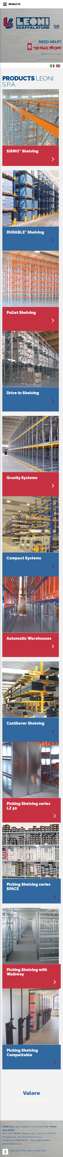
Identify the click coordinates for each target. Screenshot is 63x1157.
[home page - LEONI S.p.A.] (31, 19)
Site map (15, 1150)
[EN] (58, 66)
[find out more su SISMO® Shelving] (53, 159)
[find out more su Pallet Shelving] (53, 320)
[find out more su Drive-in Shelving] (53, 400)
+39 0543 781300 (47, 47)
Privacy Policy (26, 1150)
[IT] (52, 66)
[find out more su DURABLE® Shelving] (53, 240)
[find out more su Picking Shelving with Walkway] (55, 982)
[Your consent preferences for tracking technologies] (5, 1152)
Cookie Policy (40, 1150)
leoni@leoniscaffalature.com (15, 1140)
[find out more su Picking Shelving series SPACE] (55, 896)
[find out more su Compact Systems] (53, 566)
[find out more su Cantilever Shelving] (53, 731)
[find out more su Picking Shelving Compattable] (55, 1062)
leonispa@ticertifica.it (40, 1140)
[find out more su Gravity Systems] (53, 485)
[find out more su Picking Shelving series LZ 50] (55, 815)
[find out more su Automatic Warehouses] (53, 646)
